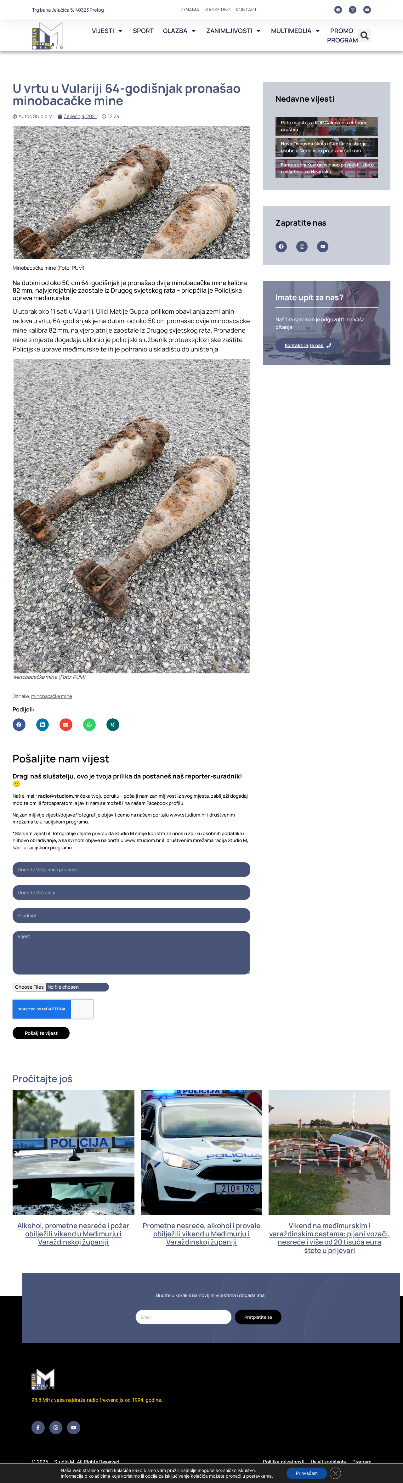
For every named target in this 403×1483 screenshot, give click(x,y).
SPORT (143, 30)
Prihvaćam (307, 1473)
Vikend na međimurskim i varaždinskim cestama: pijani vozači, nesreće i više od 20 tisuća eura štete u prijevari (329, 1238)
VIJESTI (103, 30)
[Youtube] (367, 10)
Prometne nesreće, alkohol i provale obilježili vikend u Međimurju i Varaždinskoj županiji (201, 1234)
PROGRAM (342, 40)
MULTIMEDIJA (291, 30)
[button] (364, 35)
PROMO (341, 30)
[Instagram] (352, 10)
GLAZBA (175, 30)
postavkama (259, 1476)
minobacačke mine (51, 696)
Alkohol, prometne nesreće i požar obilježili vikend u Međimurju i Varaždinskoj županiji (73, 1234)
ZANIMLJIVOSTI (229, 30)
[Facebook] (338, 10)
